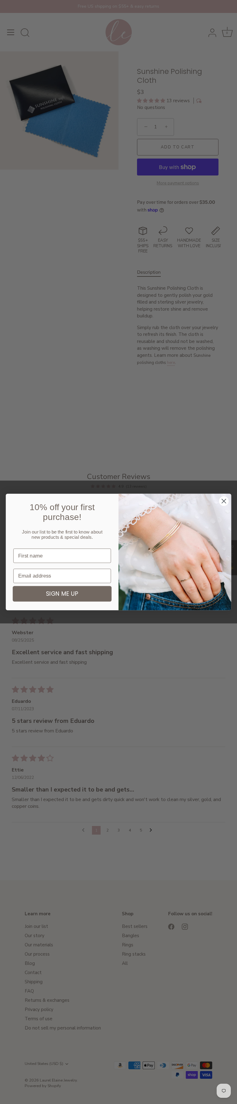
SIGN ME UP (62, 594)
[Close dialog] (224, 501)
